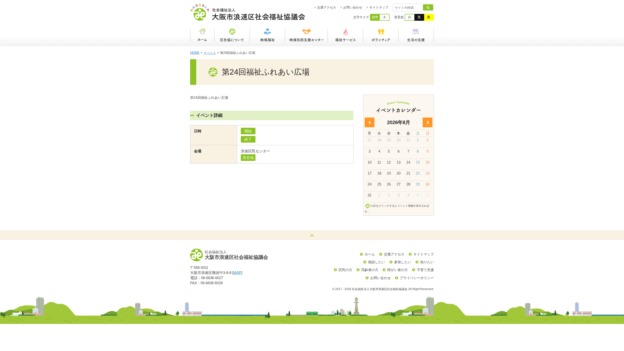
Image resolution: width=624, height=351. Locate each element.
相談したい (376, 262)
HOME (195, 53)
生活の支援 (416, 35)
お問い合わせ (352, 7)
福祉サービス (345, 35)
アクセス (326, 7)
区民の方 (345, 270)
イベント (210, 53)
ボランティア (381, 35)
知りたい (427, 262)
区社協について (232, 35)
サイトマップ (378, 7)
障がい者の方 (397, 270)
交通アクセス (394, 254)
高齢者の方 (369, 270)
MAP (237, 273)
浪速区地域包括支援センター (306, 35)
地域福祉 (267, 35)
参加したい (402, 262)
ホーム (202, 35)
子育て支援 (425, 270)
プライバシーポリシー (417, 278)
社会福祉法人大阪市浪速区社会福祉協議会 (247, 12)
